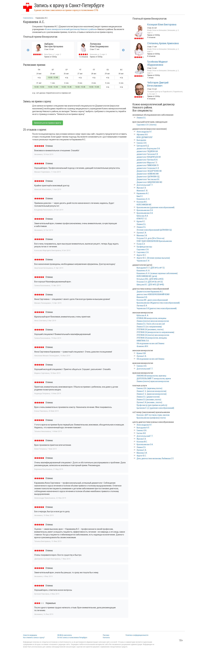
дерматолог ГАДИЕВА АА (147, 151)
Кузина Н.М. (141, 353)
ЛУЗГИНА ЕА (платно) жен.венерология (153, 335)
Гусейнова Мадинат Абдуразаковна (157, 63)
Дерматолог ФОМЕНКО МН (148, 174)
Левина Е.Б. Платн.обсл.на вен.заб (151, 324)
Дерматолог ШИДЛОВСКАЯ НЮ (149, 182)
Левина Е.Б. (141, 118)
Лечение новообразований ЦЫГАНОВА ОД (154, 230)
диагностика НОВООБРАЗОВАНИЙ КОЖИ (153, 294)
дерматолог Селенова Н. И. (148, 168)
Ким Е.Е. (140, 196)
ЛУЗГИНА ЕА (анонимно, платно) (150, 329)
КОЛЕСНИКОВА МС (144, 205)
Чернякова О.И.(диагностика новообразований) (157, 308)
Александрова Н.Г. (144, 132)
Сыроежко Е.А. (143, 249)
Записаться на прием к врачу (47, 123)
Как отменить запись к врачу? (34, 638)
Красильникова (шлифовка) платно (151, 418)
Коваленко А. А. (143, 199)
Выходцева (141, 140)
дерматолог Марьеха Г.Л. (147, 162)
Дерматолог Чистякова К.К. (148, 179)
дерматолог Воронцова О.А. (148, 148)
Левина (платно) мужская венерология (153, 381)
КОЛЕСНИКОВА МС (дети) (147, 276)
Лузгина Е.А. (142, 233)
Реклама (106, 635)
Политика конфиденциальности (137, 635)
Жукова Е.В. (141, 188)
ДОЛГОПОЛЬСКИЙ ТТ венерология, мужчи (154, 378)
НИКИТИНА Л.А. (143, 341)
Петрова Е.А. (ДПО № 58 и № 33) (150, 282)
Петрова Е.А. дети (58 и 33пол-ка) (150, 238)
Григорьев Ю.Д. (143, 146)
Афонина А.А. (142, 134)
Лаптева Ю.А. (142, 305)
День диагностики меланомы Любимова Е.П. (155, 458)
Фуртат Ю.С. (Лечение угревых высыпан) (153, 258)
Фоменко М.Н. (142, 346)
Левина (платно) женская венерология (153, 321)
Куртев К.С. (141, 221)
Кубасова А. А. (143, 315)
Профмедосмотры (144, 247)
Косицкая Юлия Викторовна (161, 24)
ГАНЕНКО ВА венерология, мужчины (151, 376)
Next (123, 50)
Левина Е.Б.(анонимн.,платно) (149, 399)
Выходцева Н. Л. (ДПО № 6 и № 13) (151, 268)
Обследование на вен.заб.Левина (150, 343)
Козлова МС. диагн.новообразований (152, 300)
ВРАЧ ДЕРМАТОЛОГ (145, 137)
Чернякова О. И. (143, 261)
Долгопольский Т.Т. (145, 185)
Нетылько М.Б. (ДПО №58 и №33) (150, 279)
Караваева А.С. (143, 193)
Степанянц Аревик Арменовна (163, 43)
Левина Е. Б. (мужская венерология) (151, 394)
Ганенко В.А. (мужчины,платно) (149, 388)
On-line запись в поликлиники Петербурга (72, 638)
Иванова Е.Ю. (142, 297)
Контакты (106, 638)
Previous (28, 50)
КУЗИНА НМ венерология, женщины (151, 318)
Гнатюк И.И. (141, 433)
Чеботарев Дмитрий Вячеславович (157, 84)
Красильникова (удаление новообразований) (155, 207)
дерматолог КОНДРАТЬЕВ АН (149, 157)
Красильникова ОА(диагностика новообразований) (158, 303)
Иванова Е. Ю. (142, 190)
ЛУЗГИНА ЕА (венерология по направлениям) (155, 332)
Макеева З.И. (142, 235)
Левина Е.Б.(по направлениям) (149, 327)
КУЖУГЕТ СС (142, 219)
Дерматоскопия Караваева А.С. (150, 291)
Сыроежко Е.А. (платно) (146, 125)
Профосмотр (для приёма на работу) (152, 405)
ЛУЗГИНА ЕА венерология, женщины (152, 338)
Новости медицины (30, 635)
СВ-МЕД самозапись (64, 635)
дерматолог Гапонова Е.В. (147, 154)
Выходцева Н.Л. (143, 427)
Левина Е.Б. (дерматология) (148, 397)
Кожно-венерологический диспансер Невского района (70, 29)
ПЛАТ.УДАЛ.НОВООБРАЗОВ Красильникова (154, 241)
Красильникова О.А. (145, 210)
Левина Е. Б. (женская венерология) (151, 391)
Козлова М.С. (142, 202)
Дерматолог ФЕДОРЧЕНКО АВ (149, 171)
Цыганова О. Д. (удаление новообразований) (155, 408)
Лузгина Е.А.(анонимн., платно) (149, 402)
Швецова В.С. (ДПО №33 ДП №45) (150, 284)
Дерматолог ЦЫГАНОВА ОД (148, 176)
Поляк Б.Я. (141, 244)
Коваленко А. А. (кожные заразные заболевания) (157, 273)
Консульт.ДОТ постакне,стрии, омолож (153, 415)
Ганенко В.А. (142, 143)
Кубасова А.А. (142, 216)
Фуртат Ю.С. (141, 255)
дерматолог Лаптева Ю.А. (147, 160)
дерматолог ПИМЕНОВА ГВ (147, 165)
